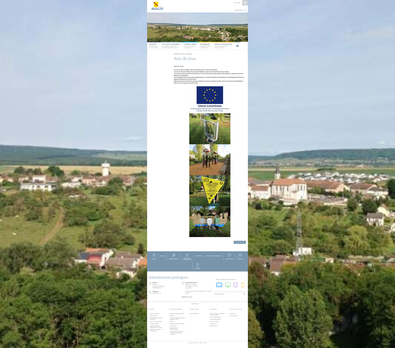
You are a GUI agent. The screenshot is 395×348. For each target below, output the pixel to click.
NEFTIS (197, 342)
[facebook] (245, 10)
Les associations (194, 313)
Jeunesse (213, 309)
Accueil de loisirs (214, 321)
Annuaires (232, 313)
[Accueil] (156, 6)
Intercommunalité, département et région (155, 326)
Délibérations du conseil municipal (156, 318)
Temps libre (194, 309)
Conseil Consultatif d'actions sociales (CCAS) (177, 318)
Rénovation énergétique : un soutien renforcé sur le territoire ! (177, 333)
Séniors (172, 321)
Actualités (237, 2)
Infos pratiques (235, 309)
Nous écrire (188, 297)
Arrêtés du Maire (154, 323)
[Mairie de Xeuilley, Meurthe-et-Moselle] (237, 46)
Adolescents (213, 323)
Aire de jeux (189, 54)
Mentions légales (219, 294)
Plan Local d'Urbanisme (156, 321)
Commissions (153, 315)
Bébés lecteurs (214, 326)
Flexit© (205, 342)
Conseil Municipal (154, 313)
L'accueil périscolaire (215, 319)
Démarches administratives (177, 313)
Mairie (151, 309)
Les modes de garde (215, 317)
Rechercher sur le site (245, 2)
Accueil (183, 54)
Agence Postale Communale (177, 323)
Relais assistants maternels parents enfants (217, 314)
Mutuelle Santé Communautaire (174, 328)
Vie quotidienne (175, 309)
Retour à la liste (239, 242)
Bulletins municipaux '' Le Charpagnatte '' (156, 330)
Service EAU (173, 326)
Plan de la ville (234, 315)
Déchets (172, 315)
